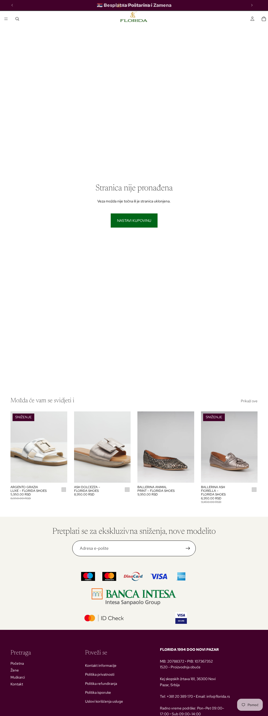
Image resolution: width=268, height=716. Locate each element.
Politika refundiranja (101, 683)
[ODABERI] (59, 474)
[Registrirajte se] (187, 548)
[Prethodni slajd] (16, 447)
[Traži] (17, 19)
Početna (17, 663)
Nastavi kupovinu (134, 220)
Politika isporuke (98, 692)
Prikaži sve (249, 401)
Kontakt (16, 684)
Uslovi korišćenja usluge (104, 701)
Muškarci (17, 677)
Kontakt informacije (100, 665)
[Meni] (6, 19)
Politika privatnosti (99, 674)
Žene (14, 670)
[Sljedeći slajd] (61, 447)
